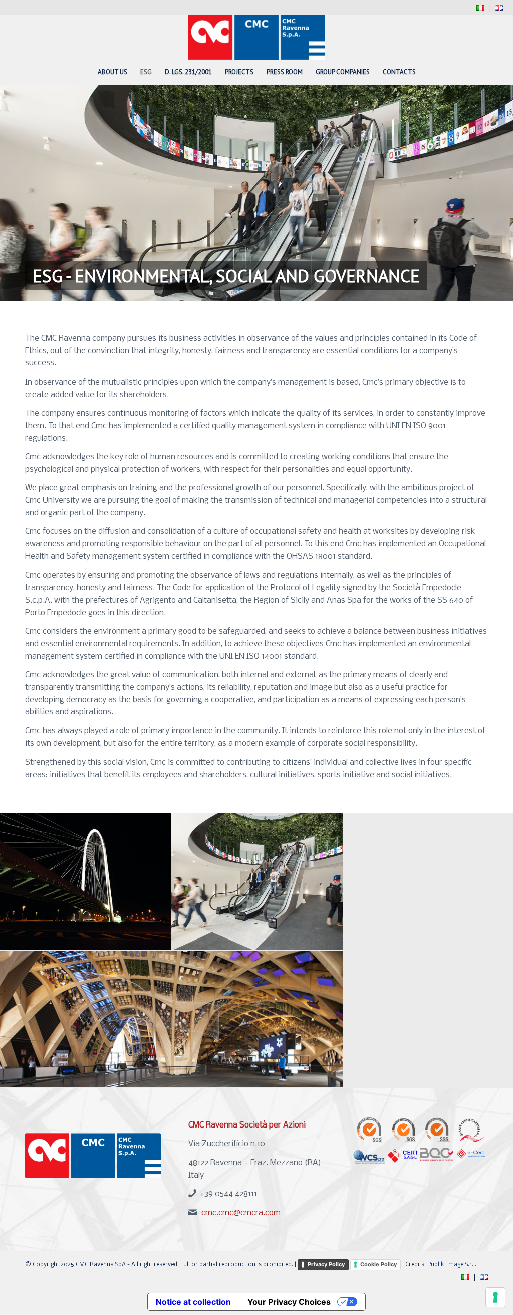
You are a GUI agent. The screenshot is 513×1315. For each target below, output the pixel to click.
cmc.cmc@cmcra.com (241, 1213)
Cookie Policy (378, 1264)
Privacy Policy (326, 1264)
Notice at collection (193, 1302)
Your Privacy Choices (289, 1302)
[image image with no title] (85, 882)
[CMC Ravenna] (256, 37)
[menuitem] (480, 8)
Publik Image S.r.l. (451, 1265)
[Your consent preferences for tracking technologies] (495, 1297)
